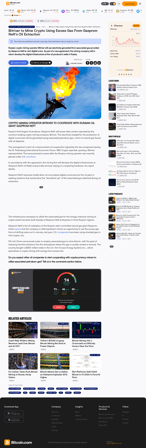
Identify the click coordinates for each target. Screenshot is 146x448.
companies (63, 232)
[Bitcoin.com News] (13, 4)
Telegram (125, 412)
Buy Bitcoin (103, 421)
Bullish (73, 307)
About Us (55, 412)
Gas (25, 392)
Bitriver (42, 388)
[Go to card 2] (121, 74)
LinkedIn (125, 423)
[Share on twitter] (91, 63)
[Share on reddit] (95, 63)
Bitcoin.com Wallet (106, 418)
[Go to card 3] (124, 74)
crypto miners (62, 388)
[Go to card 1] (119, 74)
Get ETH (136, 25)
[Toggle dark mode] (113, 3)
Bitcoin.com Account (107, 414)
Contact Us (56, 415)
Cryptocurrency (15, 392)
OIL (61, 392)
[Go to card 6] (131, 74)
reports (17, 229)
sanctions (31, 156)
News (38, 27)
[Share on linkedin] (99, 63)
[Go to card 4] (126, 74)
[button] (49, 62)
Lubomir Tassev (76, 63)
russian (77, 392)
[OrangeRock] (16, 15)
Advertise (55, 419)
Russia (68, 392)
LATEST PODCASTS (115, 194)
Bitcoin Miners (15, 388)
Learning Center (81, 419)
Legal (54, 426)
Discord (125, 419)
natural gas (51, 392)
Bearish (58, 307)
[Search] (119, 3)
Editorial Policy (57, 423)
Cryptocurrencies (91, 388)
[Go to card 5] (128, 74)
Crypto (51, 388)
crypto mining (76, 388)
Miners (32, 392)
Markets (78, 415)
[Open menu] (140, 3)
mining (41, 392)
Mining (44, 27)
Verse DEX (103, 425)
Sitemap (55, 430)
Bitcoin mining (29, 388)
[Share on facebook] (87, 63)
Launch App (129, 4)
